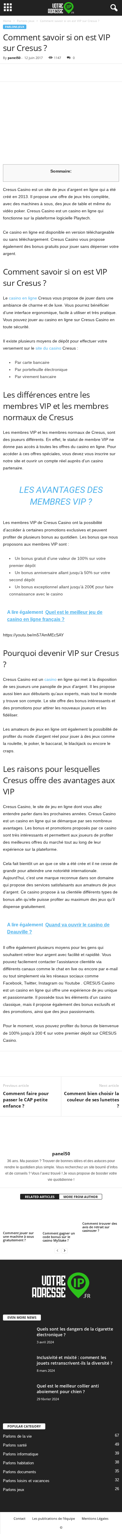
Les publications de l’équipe (53, 1518)
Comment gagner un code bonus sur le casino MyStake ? (59, 1237)
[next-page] (65, 1250)
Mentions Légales (95, 1518)
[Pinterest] (36, 73)
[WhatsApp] (50, 73)
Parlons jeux (25, 21)
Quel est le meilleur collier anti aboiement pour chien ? (68, 1388)
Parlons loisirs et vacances (26, 1481)
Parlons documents (19, 1472)
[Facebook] (9, 73)
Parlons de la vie (17, 1436)
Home (7, 21)
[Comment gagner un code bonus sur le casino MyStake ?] (61, 1218)
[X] (22, 73)
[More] (63, 73)
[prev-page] (57, 1250)
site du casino (48, 348)
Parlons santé (15, 1445)
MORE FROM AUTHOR (80, 1196)
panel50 (14, 57)
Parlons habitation (18, 1463)
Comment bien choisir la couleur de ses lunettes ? (91, 1099)
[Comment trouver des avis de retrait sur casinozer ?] (100, 1213)
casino (50, 679)
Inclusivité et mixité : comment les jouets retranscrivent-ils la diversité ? (74, 1360)
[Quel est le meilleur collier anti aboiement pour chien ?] (18, 1398)
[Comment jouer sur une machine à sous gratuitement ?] (21, 1218)
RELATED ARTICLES (39, 1196)
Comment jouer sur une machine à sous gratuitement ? (18, 1236)
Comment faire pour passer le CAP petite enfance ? (26, 1099)
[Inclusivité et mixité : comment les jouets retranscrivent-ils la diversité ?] (18, 1370)
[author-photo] (61, 1133)
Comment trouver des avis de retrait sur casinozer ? (99, 1227)
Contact (19, 1518)
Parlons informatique (20, 1454)
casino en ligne (23, 298)
